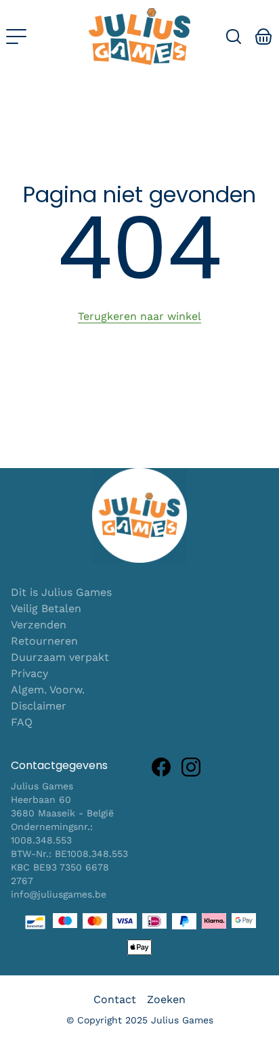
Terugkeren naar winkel (139, 316)
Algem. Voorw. (48, 689)
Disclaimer (38, 705)
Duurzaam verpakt (60, 657)
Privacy (29, 673)
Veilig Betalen (46, 608)
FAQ (22, 722)
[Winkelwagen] (264, 36)
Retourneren (44, 640)
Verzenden (38, 624)
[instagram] (191, 767)
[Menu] (16, 36)
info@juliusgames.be (58, 894)
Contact (114, 999)
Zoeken (166, 999)
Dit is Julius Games (61, 592)
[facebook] (161, 767)
